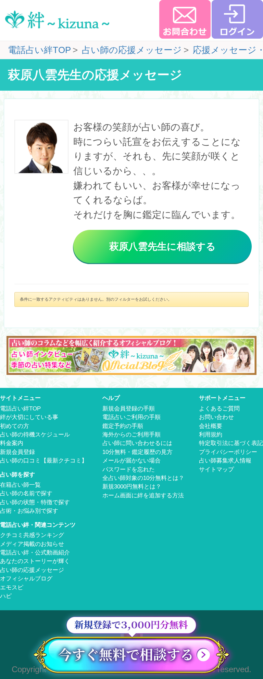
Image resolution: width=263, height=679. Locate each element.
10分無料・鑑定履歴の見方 (137, 452)
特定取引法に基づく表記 (231, 443)
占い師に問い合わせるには (137, 443)
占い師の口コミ (43, 460)
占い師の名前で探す (26, 493)
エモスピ (11, 587)
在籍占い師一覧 (20, 485)
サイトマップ (216, 469)
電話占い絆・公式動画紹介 (35, 552)
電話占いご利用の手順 (131, 417)
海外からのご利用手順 (131, 434)
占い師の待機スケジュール (35, 434)
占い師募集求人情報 (225, 460)
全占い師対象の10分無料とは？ (143, 478)
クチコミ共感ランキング (32, 535)
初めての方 (14, 426)
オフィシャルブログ (26, 578)
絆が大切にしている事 (29, 417)
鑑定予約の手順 (122, 426)
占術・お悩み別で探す (29, 511)
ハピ (6, 596)
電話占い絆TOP (20, 408)
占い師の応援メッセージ (32, 570)
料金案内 (11, 443)
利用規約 (210, 434)
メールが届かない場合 (131, 460)
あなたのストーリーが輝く (35, 561)
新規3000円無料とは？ (131, 486)
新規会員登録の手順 (128, 408)
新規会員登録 (17, 452)
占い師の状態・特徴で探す (35, 502)
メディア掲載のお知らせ (32, 544)
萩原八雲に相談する (162, 246)
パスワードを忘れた (128, 469)
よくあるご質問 (219, 408)
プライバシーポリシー (228, 452)
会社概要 (210, 426)
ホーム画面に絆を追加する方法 (143, 495)
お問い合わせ (216, 417)
